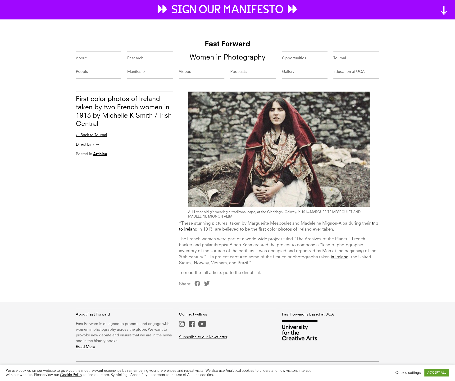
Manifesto (136, 72)
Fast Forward (227, 44)
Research (135, 58)
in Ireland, (340, 257)
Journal (339, 58)
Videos (185, 72)
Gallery (288, 72)
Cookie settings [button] (408, 373)
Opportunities (294, 58)
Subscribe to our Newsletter (203, 337)
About (81, 58)
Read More (85, 346)
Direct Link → (87, 144)
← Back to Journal (91, 135)
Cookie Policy (71, 375)
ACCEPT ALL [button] (436, 372)
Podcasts (238, 72)
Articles (100, 154)
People (82, 72)
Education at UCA (349, 72)
